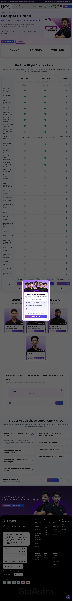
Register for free (35, 316)
